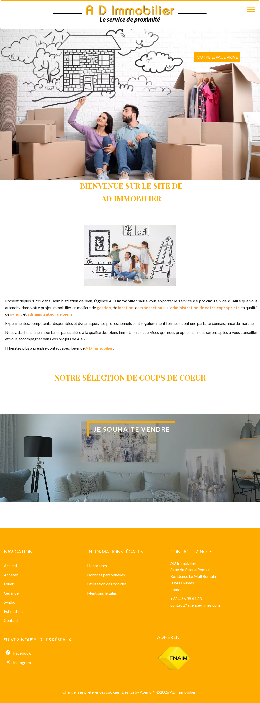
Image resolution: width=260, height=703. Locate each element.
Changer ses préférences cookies (91, 692)
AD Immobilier (183, 563)
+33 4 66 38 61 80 (186, 598)
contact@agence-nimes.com (195, 605)
